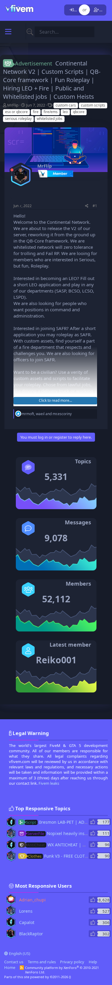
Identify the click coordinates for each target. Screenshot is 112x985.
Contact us (13, 961)
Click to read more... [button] (55, 400)
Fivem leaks (49, 783)
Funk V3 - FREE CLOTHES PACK (66, 856)
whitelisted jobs (49, 118)
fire (36, 111)
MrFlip (13, 105)
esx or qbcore (16, 111)
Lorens (26, 911)
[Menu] (8, 32)
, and (47, 413)
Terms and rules (42, 961)
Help (93, 961)
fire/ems (51, 111)
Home (9, 967)
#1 (95, 205)
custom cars (66, 105)
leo (65, 111)
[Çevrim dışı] (11, 169)
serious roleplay (18, 118)
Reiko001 (56, 660)
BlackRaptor (31, 933)
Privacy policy (72, 961)
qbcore (79, 111)
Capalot (26, 922)
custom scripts (93, 105)
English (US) (19, 953)
